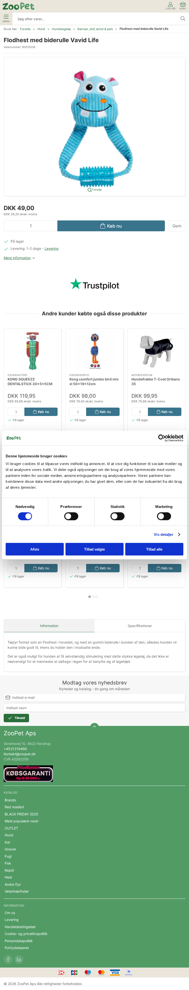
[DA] (18, 6)
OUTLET (11, 828)
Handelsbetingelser (20, 927)
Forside (25, 29)
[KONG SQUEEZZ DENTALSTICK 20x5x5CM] (33, 351)
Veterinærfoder (17, 891)
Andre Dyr (13, 884)
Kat (7, 842)
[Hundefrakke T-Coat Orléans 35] (156, 351)
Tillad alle (154, 549)
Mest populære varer (21, 821)
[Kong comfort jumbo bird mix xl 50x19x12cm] (94, 351)
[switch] (71, 516)
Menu (6, 21)
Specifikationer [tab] (140, 626)
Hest (8, 877)
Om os (10, 913)
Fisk (8, 863)
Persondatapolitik (19, 941)
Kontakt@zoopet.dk (20, 754)
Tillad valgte (94, 549)
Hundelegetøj (61, 29)
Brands (10, 800)
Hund (41, 29)
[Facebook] (8, 959)
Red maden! (14, 807)
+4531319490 (15, 749)
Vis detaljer (163, 534)
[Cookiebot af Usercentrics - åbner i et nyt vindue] (161, 438)
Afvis (34, 549)
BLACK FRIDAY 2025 (21, 814)
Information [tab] (49, 626)
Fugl (8, 856)
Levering (52, 248)
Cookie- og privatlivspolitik (26, 934)
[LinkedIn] (19, 959)
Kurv (183, 8)
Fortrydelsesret (17, 948)
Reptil (9, 870)
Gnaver (10, 849)
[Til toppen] (94, 727)
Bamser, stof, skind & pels (95, 29)
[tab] (89, 596)
